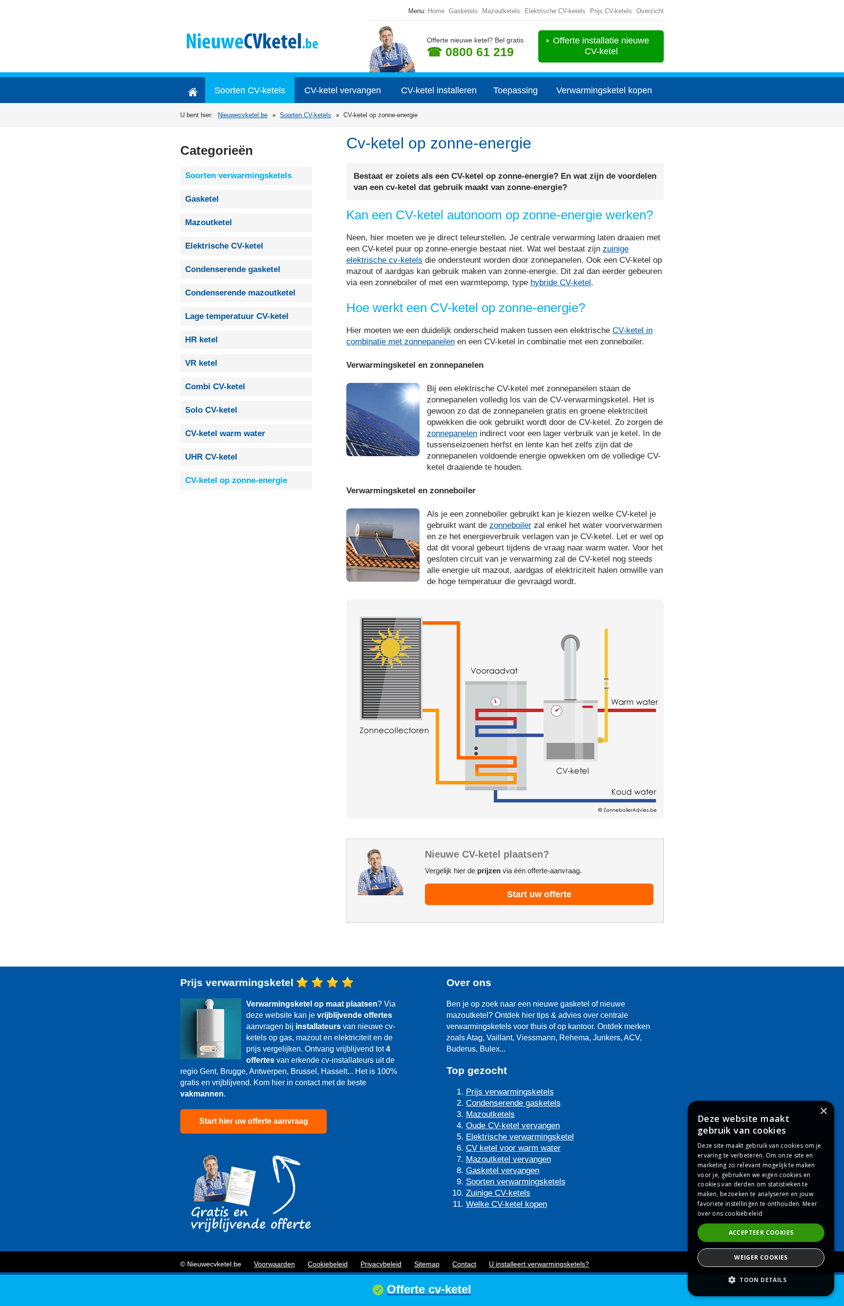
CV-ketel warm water (225, 433)
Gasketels (463, 11)
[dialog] (761, 1198)
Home (436, 11)
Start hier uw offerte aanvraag (253, 1121)
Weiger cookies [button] (761, 1257)
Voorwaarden (274, 1264)
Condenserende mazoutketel (240, 292)
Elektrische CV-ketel (224, 246)
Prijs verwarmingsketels (510, 1091)
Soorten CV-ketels (249, 90)
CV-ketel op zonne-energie (236, 480)
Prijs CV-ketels (611, 11)
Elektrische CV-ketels (555, 11)
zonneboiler (510, 525)
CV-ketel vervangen (342, 90)
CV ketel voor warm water (513, 1148)
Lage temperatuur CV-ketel (237, 316)
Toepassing (515, 90)
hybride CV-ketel (560, 282)
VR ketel (201, 363)
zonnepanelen (452, 433)
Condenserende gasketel (232, 269)
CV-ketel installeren (439, 90)
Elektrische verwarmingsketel (520, 1136)
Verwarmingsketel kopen (604, 90)
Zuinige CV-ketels (498, 1193)
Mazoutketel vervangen (508, 1159)
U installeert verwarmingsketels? (539, 1264)
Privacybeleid (380, 1264)
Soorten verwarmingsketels (238, 175)
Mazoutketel (208, 222)
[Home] (192, 90)
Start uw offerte (539, 894)
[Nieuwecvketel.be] (262, 39)
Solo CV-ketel (211, 410)
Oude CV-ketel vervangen (513, 1125)
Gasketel (202, 199)
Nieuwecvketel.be (243, 115)
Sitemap (427, 1264)
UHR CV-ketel (211, 457)
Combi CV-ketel (215, 386)
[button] (760, 1279)
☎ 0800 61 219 (470, 51)
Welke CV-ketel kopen (506, 1204)
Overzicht (650, 11)
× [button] (823, 1111)
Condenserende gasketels (513, 1103)
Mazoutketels (501, 11)
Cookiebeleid (328, 1264)
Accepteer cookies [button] (761, 1232)
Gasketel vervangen (502, 1170)
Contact (464, 1264)
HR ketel (201, 339)
